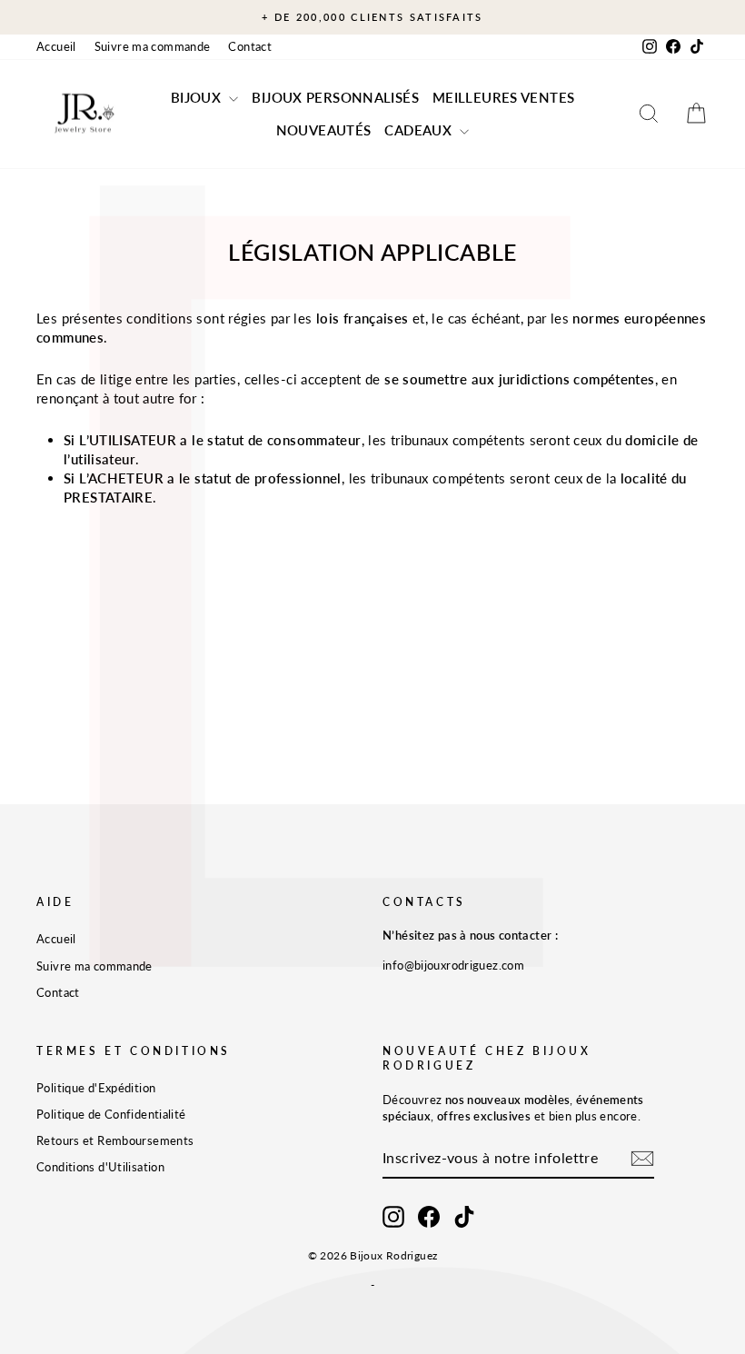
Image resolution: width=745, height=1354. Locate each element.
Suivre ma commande (152, 46)
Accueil (56, 46)
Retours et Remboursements (115, 1140)
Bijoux (198, 97)
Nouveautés (324, 130)
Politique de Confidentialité (111, 1114)
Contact (250, 46)
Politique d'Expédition (95, 1087)
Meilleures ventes (503, 97)
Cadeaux (419, 130)
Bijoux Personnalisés (335, 97)
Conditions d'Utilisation (100, 1167)
